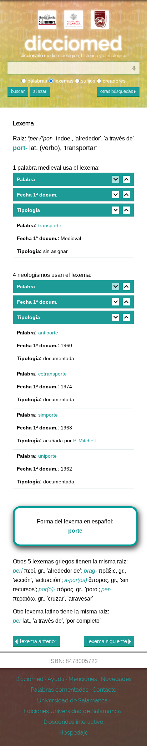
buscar (18, 91)
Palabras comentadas (59, 689)
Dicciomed (29, 679)
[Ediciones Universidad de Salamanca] (47, 20)
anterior (38, 641)
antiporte (48, 332)
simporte (48, 415)
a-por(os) (75, 580)
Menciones (83, 679)
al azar (39, 91)
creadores (113, 81)
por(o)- (47, 589)
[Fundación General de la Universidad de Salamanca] (99, 20)
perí (17, 571)
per (17, 621)
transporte (49, 225)
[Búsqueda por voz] (134, 68)
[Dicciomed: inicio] (73, 43)
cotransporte (52, 374)
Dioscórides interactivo (73, 721)
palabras (36, 81)
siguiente (107, 641)
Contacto (104, 689)
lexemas (63, 81)
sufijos (87, 81)
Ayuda (56, 679)
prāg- (90, 571)
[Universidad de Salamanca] (73, 20)
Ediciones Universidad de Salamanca (72, 711)
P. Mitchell (84, 440)
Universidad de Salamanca (72, 700)
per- (106, 589)
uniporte (47, 456)
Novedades (116, 679)
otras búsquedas (117, 91)
